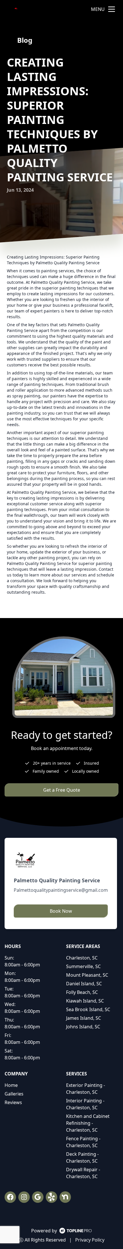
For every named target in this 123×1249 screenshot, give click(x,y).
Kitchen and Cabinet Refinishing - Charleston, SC (88, 1123)
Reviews (13, 1102)
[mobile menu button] (111, 9)
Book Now (61, 911)
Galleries (14, 1094)
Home (11, 1085)
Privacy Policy (89, 1240)
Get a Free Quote (61, 790)
